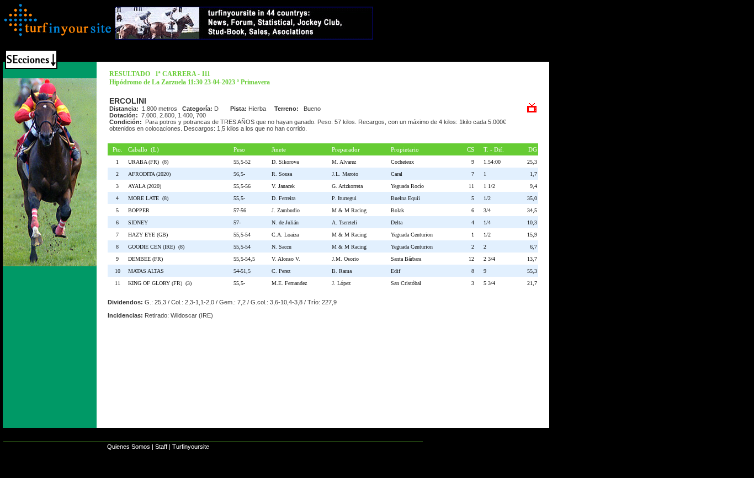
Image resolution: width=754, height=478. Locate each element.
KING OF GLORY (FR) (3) (160, 283)
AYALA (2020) (146, 186)
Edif (395, 271)
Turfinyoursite (190, 446)
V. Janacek (283, 186)
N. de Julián (285, 222)
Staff (161, 446)
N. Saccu (281, 247)
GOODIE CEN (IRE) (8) (156, 247)
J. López (341, 283)
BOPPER (140, 210)
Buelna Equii (405, 198)
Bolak (397, 210)
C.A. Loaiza (285, 235)
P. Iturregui (344, 198)
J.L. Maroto (345, 174)
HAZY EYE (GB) (149, 235)
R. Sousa (282, 174)
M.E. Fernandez (289, 283)
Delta (396, 222)
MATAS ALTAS (147, 271)
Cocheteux (402, 162)
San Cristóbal (406, 283)
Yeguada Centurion (412, 235)
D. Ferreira (283, 198)
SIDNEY (139, 222)
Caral (396, 174)
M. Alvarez (344, 162)
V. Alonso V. (286, 259)
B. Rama (342, 271)
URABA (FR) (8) (148, 162)
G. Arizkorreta (347, 186)
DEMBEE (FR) (147, 259)
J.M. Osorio (345, 259)
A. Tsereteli (344, 222)
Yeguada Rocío (407, 186)
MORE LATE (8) (148, 198)
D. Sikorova (285, 162)
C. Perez (281, 271)
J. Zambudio (286, 210)
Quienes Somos (128, 446)
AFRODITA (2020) (151, 174)
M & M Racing (349, 210)
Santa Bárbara (406, 259)
